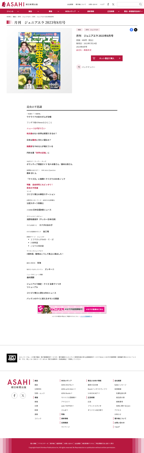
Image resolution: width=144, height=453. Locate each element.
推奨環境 (59, 443)
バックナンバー (88, 67)
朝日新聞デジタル (88, 443)
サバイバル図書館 (68, 397)
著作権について (81, 4)
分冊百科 (38, 389)
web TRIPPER (66, 406)
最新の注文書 (93, 385)
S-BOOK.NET (93, 393)
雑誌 (14, 17)
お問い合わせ (93, 4)
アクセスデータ (43, 443)
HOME (9, 17)
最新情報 (90, 11)
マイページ (65, 427)
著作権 (52, 443)
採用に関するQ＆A (123, 406)
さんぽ (63, 410)
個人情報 (33, 443)
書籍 (36, 397)
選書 (36, 414)
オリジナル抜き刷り (95, 410)
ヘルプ (102, 4)
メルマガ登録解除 (85, 316)
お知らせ (117, 414)
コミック (38, 418)
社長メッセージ (120, 385)
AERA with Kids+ (67, 389)
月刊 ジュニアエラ (24, 17)
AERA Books (66, 393)
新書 (36, 410)
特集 (63, 414)
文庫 (36, 406)
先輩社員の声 (121, 393)
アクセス (117, 410)
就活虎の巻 (120, 397)
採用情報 (117, 389)
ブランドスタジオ (94, 406)
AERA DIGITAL (66, 385)
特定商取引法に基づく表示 (105, 443)
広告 (89, 401)
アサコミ (64, 401)
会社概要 (70, 4)
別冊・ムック (40, 393)
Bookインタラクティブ (96, 389)
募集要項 (119, 401)
